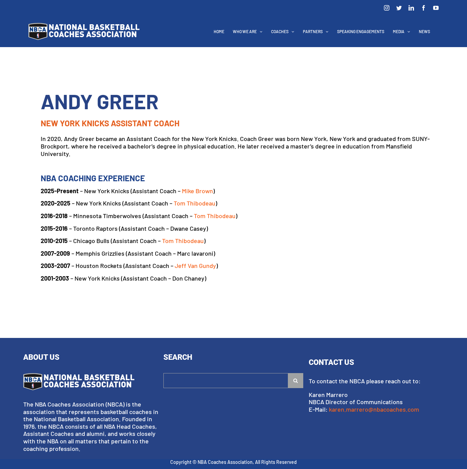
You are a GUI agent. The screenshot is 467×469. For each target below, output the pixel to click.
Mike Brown (197, 191)
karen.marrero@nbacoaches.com (374, 409)
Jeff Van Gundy (195, 265)
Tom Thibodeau (194, 203)
